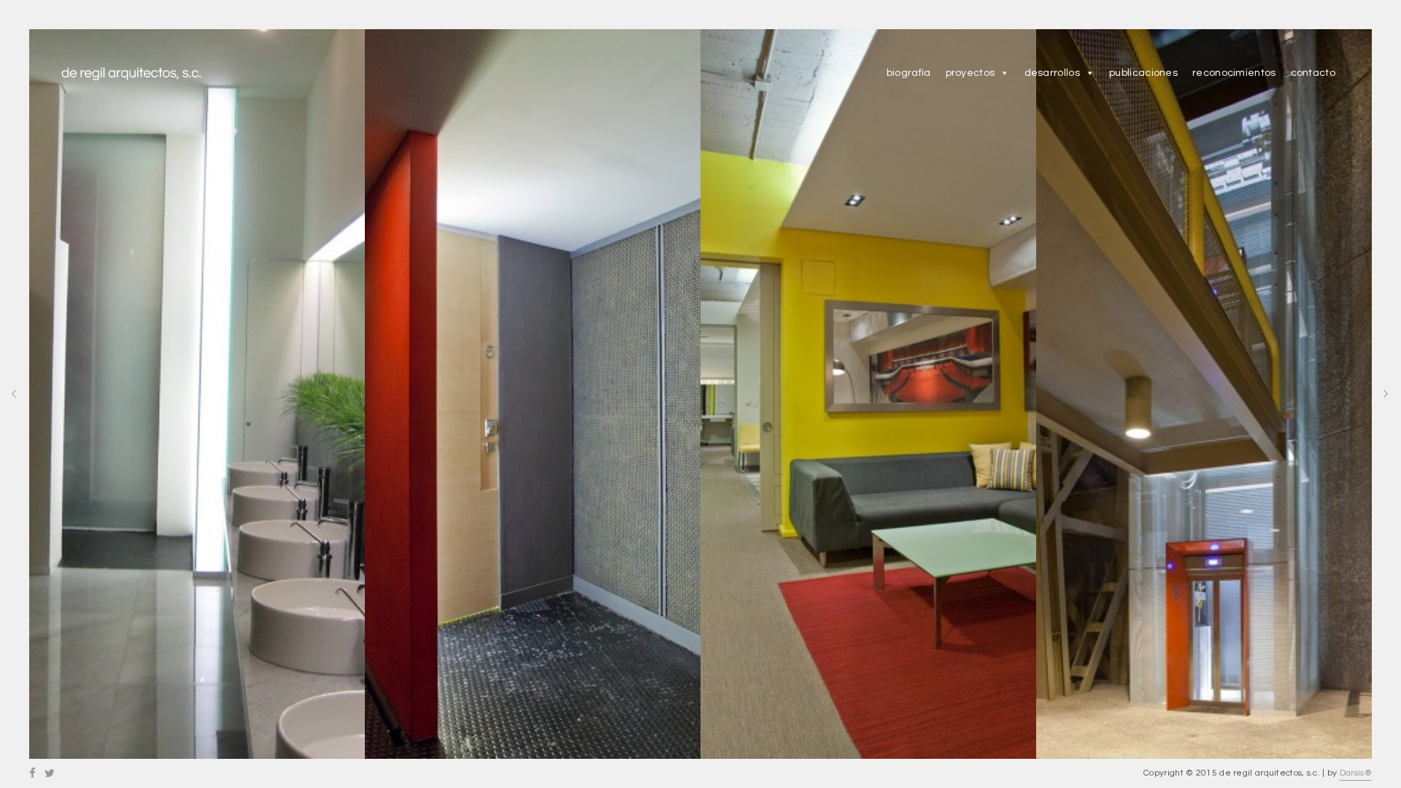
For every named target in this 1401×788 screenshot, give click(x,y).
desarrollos (1052, 73)
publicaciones (1143, 73)
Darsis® (1356, 773)
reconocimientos (1234, 73)
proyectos (970, 73)
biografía (909, 73)
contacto (1313, 73)
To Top (701, 774)
